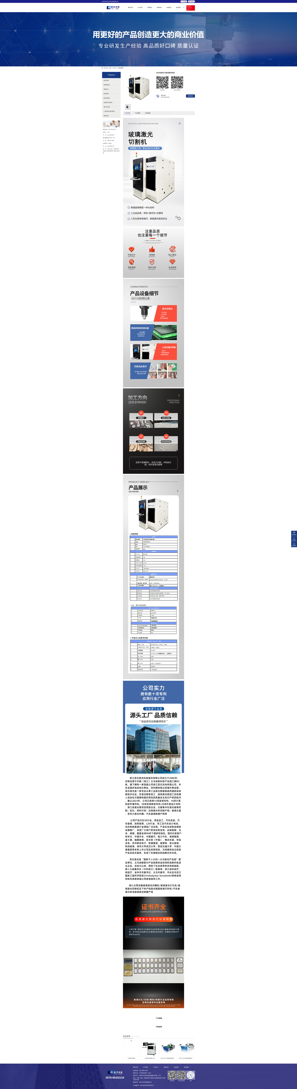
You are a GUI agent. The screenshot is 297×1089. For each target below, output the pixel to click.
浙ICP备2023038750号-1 (147, 1085)
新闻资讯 (159, 7)
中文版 (184, 1)
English (192, 1)
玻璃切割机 (120, 68)
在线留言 (168, 7)
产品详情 (127, 113)
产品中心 (149, 7)
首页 (110, 68)
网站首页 (130, 7)
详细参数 (148, 113)
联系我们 (178, 7)
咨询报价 (190, 96)
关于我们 (140, 7)
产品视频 (137, 113)
